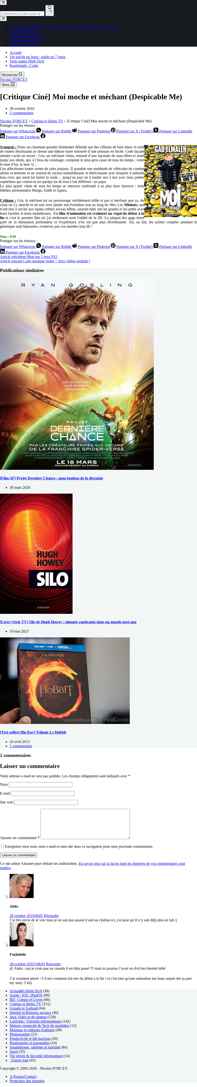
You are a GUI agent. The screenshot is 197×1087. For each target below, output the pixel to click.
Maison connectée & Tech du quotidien (39, 1026)
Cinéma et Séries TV (47, 121)
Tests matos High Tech (27, 61)
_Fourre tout (19, 1060)
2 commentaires (21, 113)
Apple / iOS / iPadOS (26, 995)
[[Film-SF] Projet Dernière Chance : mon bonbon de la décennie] (77, 468)
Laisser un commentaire (18, 855)
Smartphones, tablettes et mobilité (35, 1047)
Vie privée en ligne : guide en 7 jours (37, 57)
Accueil (15, 52)
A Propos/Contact (23, 1076)
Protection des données (27, 1081)
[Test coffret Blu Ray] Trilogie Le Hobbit (33, 732)
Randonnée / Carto (24, 65)
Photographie (20, 1034)
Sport (14, 1051)
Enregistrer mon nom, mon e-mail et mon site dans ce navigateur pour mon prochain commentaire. (79, 846)
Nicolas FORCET (14, 79)
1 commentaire (21, 746)
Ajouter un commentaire (20, 838)
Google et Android (24, 1008)
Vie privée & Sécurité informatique (36, 1056)
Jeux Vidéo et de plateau (28, 1017)
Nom (4, 784)
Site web (6, 802)
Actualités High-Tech (26, 991)
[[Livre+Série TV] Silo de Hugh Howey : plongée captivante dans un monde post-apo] (36, 612)
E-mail (5, 793)
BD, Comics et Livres (26, 1000)
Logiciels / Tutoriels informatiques (35, 1021)
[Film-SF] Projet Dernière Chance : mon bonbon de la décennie (51, 478)
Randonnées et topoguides (29, 1043)
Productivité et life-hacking (30, 1039)
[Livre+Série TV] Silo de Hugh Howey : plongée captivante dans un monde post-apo (68, 622)
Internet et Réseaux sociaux (30, 1013)
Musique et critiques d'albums (32, 1030)
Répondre (51, 916)
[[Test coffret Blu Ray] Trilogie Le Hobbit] (65, 723)
